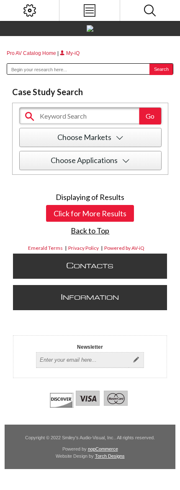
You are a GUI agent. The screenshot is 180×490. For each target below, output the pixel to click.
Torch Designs (110, 456)
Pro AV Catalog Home (32, 53)
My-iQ (72, 53)
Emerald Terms (45, 248)
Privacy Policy (83, 248)
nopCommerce (103, 448)
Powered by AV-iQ (124, 248)
